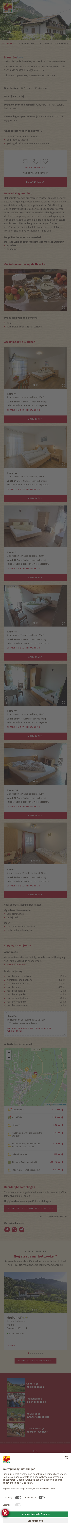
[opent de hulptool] (5, 1512)
